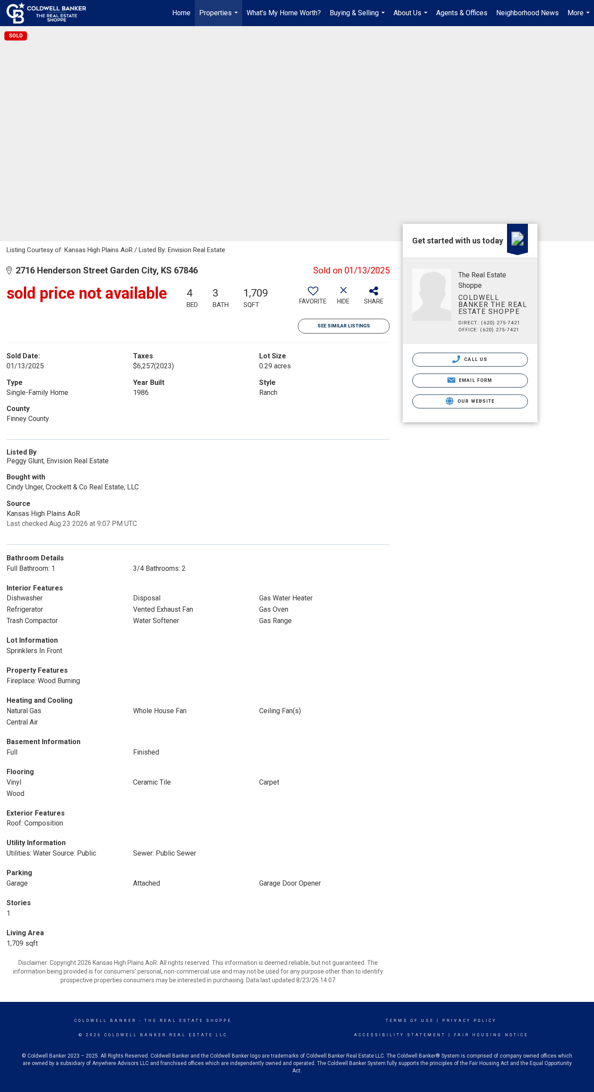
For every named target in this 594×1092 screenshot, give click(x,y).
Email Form (474, 380)
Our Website (475, 401)
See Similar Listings (343, 326)
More (579, 17)
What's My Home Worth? (284, 13)
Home (181, 13)
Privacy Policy (469, 1020)
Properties (219, 17)
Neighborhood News (527, 13)
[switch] (313, 299)
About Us (412, 17)
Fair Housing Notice (491, 1035)
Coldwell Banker (105, 1020)
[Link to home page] (51, 13)
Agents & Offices (461, 13)
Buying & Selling (358, 17)
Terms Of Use (410, 1020)
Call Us (474, 359)
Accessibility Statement (400, 1035)
